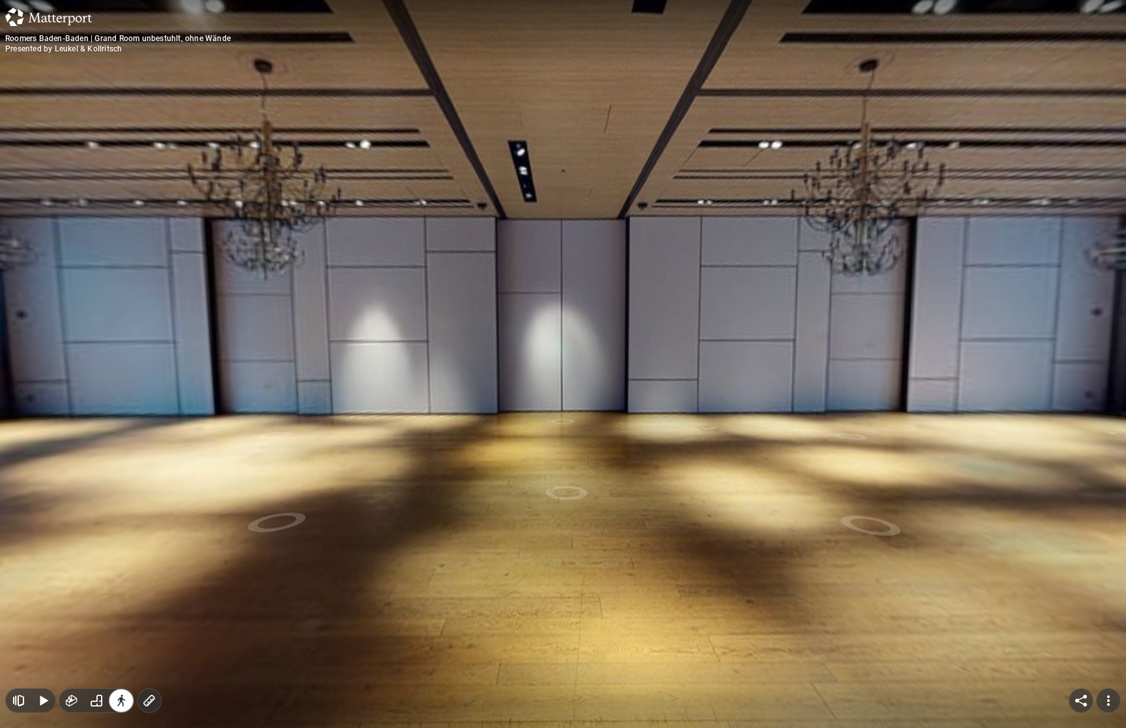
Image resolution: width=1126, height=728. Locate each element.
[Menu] (1108, 700)
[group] (96, 700)
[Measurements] (149, 700)
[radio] (71, 700)
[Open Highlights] (18, 700)
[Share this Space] (1081, 700)
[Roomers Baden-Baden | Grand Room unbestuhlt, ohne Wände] (563, 364)
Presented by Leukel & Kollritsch (63, 48)
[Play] (43, 700)
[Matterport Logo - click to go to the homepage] (48, 17)
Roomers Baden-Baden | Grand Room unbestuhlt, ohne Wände (118, 38)
